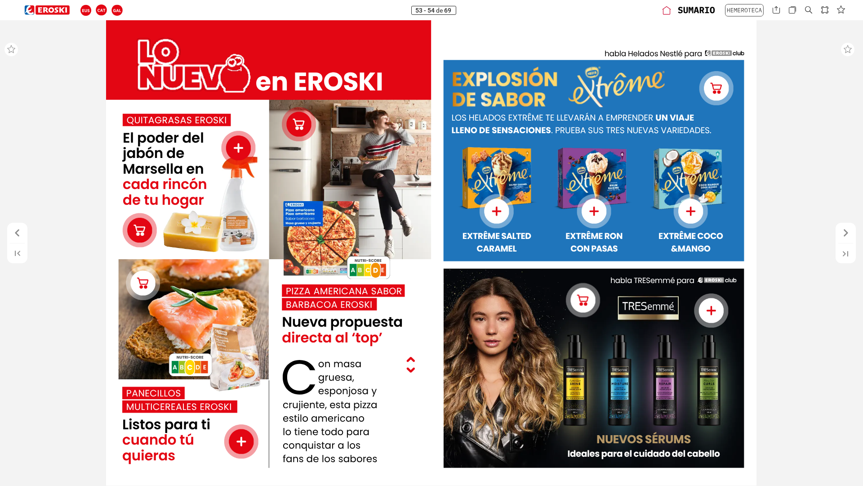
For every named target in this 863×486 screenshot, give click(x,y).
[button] (86, 10)
